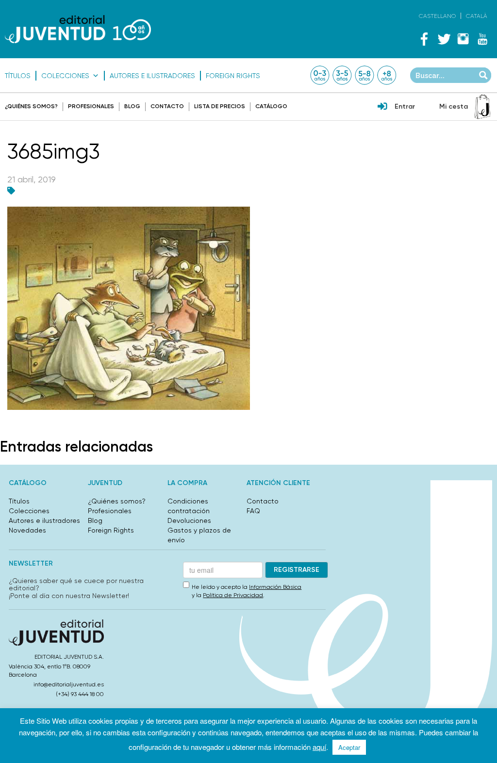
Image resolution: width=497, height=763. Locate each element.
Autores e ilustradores (152, 76)
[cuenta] (382, 107)
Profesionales (91, 106)
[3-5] (342, 75)
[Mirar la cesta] (482, 106)
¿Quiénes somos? (31, 106)
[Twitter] (443, 39)
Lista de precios (219, 106)
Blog (132, 106)
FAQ (253, 511)
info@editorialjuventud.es (68, 684)
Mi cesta (453, 106)
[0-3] (320, 75)
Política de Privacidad (233, 595)
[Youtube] (482, 39)
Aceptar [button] (349, 747)
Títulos (18, 76)
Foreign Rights (233, 76)
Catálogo (271, 106)
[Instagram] (463, 39)
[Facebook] (424, 39)
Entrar (405, 106)
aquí (319, 747)
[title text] (78, 29)
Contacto (167, 106)
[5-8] (364, 75)
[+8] (387, 75)
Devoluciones (189, 520)
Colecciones (65, 76)
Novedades (27, 530)
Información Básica (275, 587)
